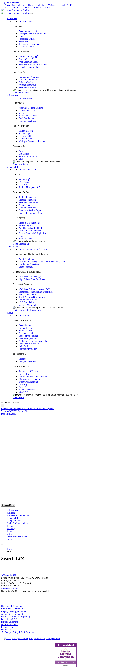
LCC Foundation (26, 302)
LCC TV (23, 184)
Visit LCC (23, 392)
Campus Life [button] (13, 167)
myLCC (16, 7)
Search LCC (7, 402)
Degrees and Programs (29, 77)
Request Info (7, 572)
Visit (21, 159)
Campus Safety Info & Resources (19, 632)
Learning (11, 528)
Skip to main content (10, 2)
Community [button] (12, 246)
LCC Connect (25, 182)
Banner (37, 7)
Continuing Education (29, 264)
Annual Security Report (12, 614)
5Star (5, 7)
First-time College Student (31, 108)
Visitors (51, 5)
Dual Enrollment (26, 118)
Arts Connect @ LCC (29, 228)
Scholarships (24, 133)
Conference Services (28, 299)
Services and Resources (29, 44)
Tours (9, 539)
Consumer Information (29, 343)
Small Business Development (32, 297)
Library (22, 36)
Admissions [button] (12, 95)
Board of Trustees (27, 330)
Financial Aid (25, 136)
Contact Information (28, 349)
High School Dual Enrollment (32, 279)
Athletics (23, 179)
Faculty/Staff (66, 5)
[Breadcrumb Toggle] (2, 544)
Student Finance (26, 138)
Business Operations (28, 338)
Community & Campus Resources (34, 376)
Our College (24, 374)
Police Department (27, 205)
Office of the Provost (28, 336)
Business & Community (18, 515)
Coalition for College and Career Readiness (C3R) (42, 261)
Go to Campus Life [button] (21, 244)
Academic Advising (28, 31)
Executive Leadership (28, 382)
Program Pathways (27, 85)
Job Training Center (28, 294)
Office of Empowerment (30, 230)
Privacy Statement (9, 622)
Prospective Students (14, 5)
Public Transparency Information (34, 341)
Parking (22, 387)
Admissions (12, 510)
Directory (23, 384)
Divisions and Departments (31, 379)
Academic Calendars (28, 87)
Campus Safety (14, 520)
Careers (22, 359)
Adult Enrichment (27, 259)
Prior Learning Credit (28, 62)
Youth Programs (26, 267)
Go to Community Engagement (33, 249)
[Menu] (31, 13)
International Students (28, 115)
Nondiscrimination (9, 624)
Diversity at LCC (9, 619)
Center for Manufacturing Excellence (36, 292)
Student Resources (27, 197)
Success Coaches (26, 46)
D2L (27, 7)
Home (10, 549)
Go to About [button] (18, 397)
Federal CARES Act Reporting (15, 616)
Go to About (24, 315)
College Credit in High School (32, 33)
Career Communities (28, 79)
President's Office (27, 333)
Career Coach (25, 59)
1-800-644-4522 (8, 575)
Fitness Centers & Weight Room (33, 233)
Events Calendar (26, 238)
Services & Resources (17, 536)
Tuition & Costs (26, 131)
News (9, 533)
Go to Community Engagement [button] (27, 310)
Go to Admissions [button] (21, 164)
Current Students (36, 5)
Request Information (28, 156)
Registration (24, 41)
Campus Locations (27, 121)
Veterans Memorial (27, 305)
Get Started (24, 154)
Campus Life (13, 518)
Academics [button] (12, 18)
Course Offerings (27, 56)
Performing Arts (26, 225)
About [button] (10, 313)
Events (10, 526)
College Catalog (26, 82)
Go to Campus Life (27, 169)
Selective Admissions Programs (33, 64)
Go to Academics (26, 21)
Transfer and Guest (27, 110)
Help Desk (23, 346)
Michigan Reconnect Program (32, 141)
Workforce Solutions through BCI (34, 289)
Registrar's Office (27, 39)
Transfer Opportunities (29, 67)
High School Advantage (30, 276)
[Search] (2, 405)
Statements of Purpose (29, 371)
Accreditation (25, 325)
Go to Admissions (27, 98)
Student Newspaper (28, 187)
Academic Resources (28, 202)
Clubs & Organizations (29, 223)
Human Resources (27, 328)
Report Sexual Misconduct (13, 608)
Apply (21, 151)
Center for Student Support (31, 210)
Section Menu (8, 505)
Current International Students (32, 213)
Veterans (22, 113)
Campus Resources (27, 200)
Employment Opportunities (13, 611)
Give (47, 7)
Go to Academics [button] (21, 92)
